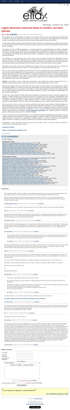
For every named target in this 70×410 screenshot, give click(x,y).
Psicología (9, 139)
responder (41, 203)
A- (64, 4)
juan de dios (8, 320)
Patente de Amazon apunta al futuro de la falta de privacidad (18, 173)
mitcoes (7, 301)
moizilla (11, 292)
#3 (4, 220)
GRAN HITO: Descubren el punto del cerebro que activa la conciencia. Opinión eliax (25, 183)
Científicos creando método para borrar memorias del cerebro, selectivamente (23, 181)
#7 (4, 301)
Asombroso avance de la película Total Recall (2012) (16, 174)
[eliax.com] (35, 13)
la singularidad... (38, 398)
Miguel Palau (9, 274)
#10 (5, 344)
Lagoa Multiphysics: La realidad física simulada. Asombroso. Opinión (20, 162)
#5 (4, 250)
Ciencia (5, 139)
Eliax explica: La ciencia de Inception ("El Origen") (15, 163)
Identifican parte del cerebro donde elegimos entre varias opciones (20, 147)
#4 (4, 231)
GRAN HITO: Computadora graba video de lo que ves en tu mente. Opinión (22, 170)
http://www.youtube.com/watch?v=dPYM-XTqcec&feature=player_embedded (24, 298)
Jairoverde (8, 220)
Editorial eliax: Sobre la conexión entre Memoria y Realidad (18, 175)
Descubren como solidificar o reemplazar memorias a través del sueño (21, 167)
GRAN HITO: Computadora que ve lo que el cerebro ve (17, 143)
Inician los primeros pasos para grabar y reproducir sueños (18, 164)
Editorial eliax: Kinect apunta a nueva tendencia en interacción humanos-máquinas (24, 166)
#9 (4, 320)
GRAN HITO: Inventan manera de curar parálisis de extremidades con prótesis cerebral (26, 182)
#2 (4, 210)
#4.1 (8, 241)
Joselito (11, 241)
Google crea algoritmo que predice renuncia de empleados (18, 148)
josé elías (13, 34)
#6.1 (8, 292)
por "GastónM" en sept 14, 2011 (57, 394)
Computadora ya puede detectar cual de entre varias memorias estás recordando (24, 158)
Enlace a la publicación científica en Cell (14, 130)
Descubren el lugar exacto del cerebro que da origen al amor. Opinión (21, 177)
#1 (4, 203)
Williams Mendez (10, 203)
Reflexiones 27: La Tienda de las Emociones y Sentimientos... (19, 168)
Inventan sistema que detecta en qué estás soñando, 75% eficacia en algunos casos (25, 178)
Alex (7, 250)
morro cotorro (9, 344)
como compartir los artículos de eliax (35, 404)
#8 (4, 313)
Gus (7, 210)
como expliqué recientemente (35, 110)
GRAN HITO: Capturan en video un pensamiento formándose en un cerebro (22, 179)
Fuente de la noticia (8, 127)
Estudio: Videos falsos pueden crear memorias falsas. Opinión (19, 151)
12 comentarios (11, 136)
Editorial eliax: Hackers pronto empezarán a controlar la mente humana (21, 152)
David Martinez (9, 231)
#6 (4, 274)
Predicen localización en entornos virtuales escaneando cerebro (19, 145)
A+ (67, 4)
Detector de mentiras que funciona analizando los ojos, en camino (20, 160)
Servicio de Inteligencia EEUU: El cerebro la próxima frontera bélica (20, 144)
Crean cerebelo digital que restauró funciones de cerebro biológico (20, 171)
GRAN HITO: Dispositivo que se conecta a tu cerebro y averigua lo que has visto (24, 154)
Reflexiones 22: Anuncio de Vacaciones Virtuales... (16, 159)
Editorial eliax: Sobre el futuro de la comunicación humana (18, 149)
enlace (15, 203)
